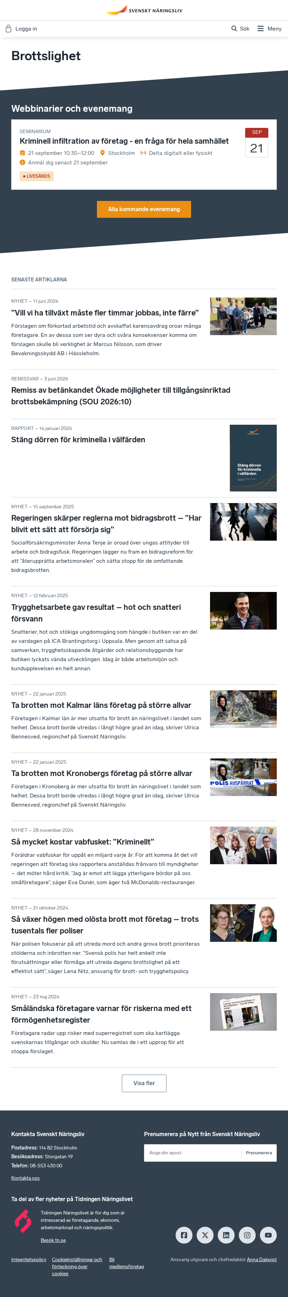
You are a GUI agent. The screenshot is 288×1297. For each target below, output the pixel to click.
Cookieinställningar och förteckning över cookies (77, 1267)
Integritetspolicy (28, 1260)
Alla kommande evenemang (144, 209)
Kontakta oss (25, 1178)
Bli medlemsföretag (126, 1263)
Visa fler (144, 1083)
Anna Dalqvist (262, 1260)
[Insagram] (247, 1235)
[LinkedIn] (226, 1235)
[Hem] (144, 10)
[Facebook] (184, 1235)
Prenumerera (259, 1152)
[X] (205, 1235)
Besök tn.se (53, 1240)
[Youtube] (268, 1235)
